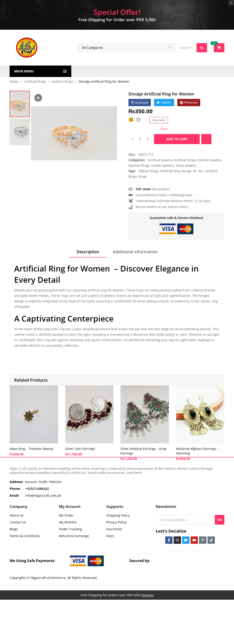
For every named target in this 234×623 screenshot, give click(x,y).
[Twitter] (185, 540)
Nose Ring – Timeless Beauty (31, 448)
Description (88, 251)
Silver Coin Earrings (80, 448)
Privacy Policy (116, 522)
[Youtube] (194, 540)
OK (219, 519)
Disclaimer (114, 529)
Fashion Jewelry (209, 160)
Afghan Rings (148, 171)
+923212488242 (37, 488)
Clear (164, 128)
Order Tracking (70, 529)
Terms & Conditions (25, 536)
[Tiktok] (211, 540)
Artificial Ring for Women (62, 268)
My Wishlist (68, 522)
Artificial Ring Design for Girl (182, 171)
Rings (142, 176)
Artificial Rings (35, 81)
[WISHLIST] (206, 139)
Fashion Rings (62, 81)
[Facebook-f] (169, 540)
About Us (17, 515)
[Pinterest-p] (202, 540)
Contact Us (18, 522)
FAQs (110, 536)
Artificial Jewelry (160, 160)
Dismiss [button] (148, 595)
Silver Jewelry (186, 165)
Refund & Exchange (74, 536)
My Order (66, 515)
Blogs (14, 529)
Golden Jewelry (162, 165)
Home (14, 81)
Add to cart (177, 139)
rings (139, 290)
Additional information (135, 251)
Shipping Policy (118, 515)
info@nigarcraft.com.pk (43, 495)
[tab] (88, 253)
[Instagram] (177, 540)
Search (202, 47)
